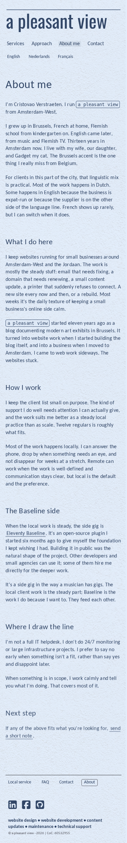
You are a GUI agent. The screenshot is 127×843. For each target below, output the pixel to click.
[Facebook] (26, 805)
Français (65, 57)
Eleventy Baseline (26, 533)
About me (69, 43)
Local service (19, 782)
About (89, 782)
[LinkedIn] (12, 805)
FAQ (45, 782)
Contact (96, 43)
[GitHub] (40, 805)
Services (15, 43)
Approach (42, 43)
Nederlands (39, 57)
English (13, 57)
